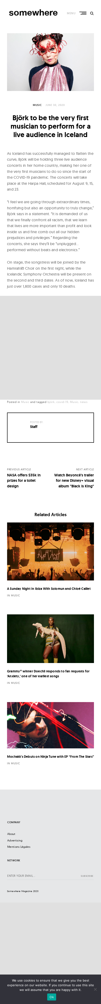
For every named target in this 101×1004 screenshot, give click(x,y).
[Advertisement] (50, 348)
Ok (52, 997)
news (84, 402)
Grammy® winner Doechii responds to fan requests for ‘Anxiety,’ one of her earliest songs (48, 673)
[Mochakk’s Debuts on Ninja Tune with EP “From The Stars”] (50, 725)
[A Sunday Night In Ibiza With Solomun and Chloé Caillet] (50, 551)
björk (51, 402)
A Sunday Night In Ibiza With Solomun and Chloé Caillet (49, 589)
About (11, 834)
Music (37, 105)
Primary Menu (83, 13)
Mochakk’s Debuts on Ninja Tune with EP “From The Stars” (50, 756)
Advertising (14, 840)
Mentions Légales (18, 846)
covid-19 (62, 402)
